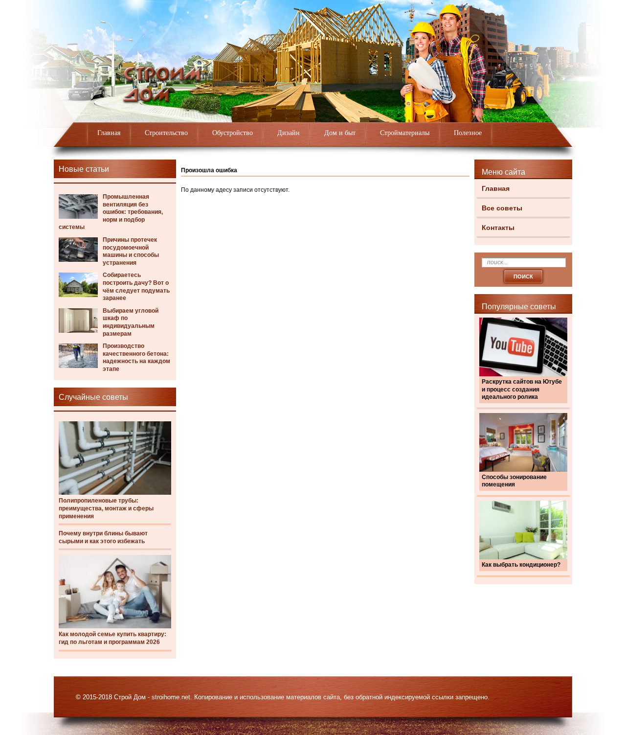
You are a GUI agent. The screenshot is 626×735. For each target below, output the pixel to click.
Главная (108, 133)
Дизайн (288, 133)
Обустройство (232, 133)
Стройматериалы (404, 133)
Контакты (498, 227)
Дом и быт (340, 133)
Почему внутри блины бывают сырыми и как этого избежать (103, 537)
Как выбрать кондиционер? (521, 564)
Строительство (166, 133)
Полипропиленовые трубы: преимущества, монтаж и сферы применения (106, 508)
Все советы (502, 208)
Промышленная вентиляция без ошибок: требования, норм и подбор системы (111, 211)
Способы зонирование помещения (514, 481)
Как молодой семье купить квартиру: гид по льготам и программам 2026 (112, 638)
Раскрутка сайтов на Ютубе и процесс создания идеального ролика (522, 389)
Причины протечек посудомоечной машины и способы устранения (131, 251)
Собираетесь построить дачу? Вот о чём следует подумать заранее (136, 286)
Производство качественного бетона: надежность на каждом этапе (136, 357)
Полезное (468, 133)
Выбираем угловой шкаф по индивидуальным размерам (130, 322)
